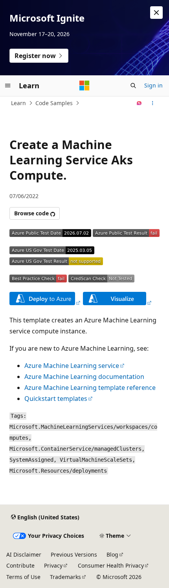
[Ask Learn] (139, 103)
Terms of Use (23, 577)
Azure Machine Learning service (71, 365)
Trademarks (65, 577)
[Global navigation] (8, 85)
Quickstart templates (55, 398)
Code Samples (54, 103)
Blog (112, 554)
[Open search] (133, 85)
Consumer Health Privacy (111, 565)
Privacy (53, 565)
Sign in (153, 85)
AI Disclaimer (23, 554)
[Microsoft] (84, 85)
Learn (18, 103)
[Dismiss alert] (156, 12)
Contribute (20, 565)
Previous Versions (74, 554)
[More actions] (153, 103)
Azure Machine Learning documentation (84, 376)
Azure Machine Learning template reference (90, 387)
